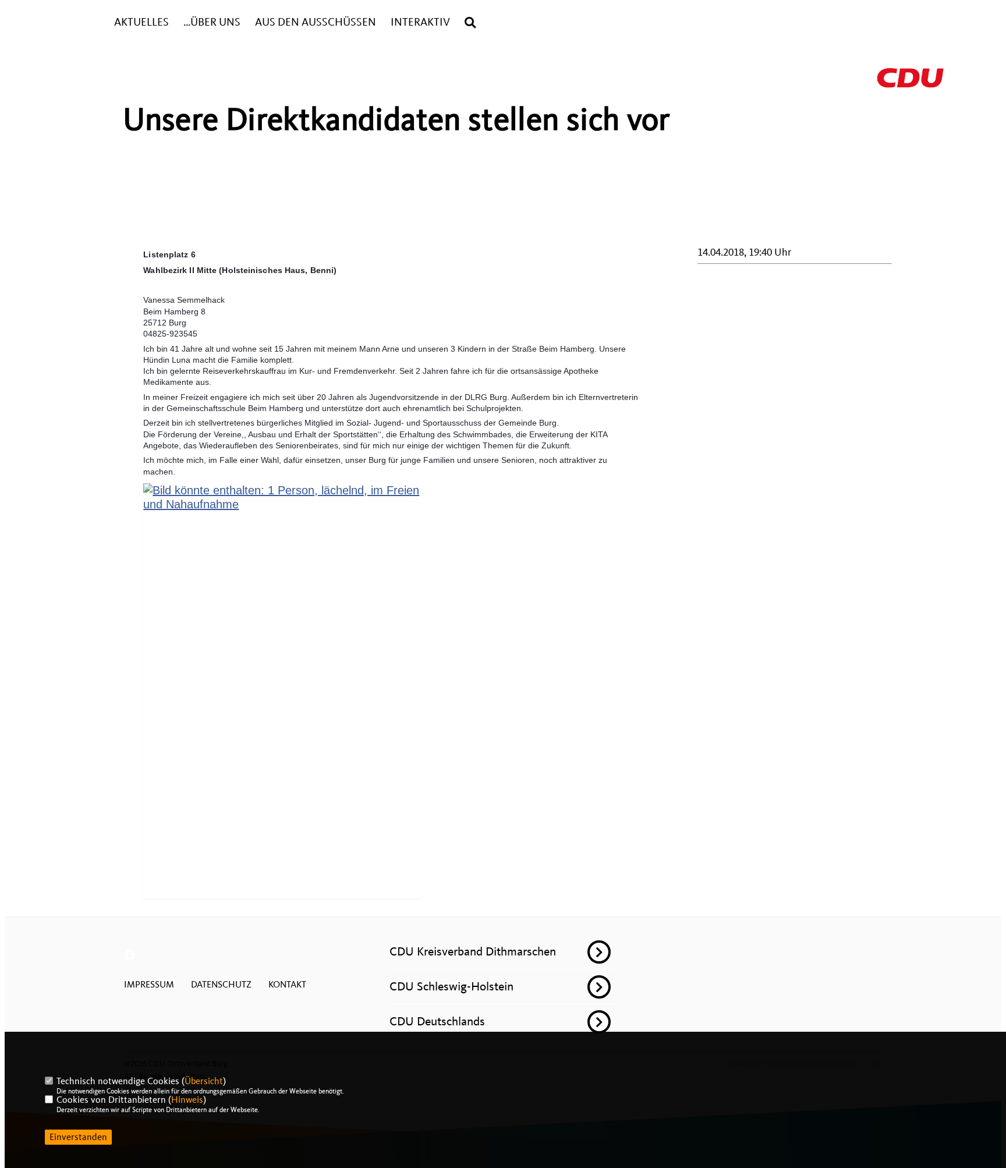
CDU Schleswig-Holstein (451, 986)
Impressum (149, 984)
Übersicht (204, 1081)
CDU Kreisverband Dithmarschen (472, 951)
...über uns (211, 22)
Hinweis (187, 1100)
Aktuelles (141, 22)
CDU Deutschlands (437, 1021)
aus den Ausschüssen (315, 22)
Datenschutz (221, 984)
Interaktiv (420, 22)
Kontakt (287, 984)
